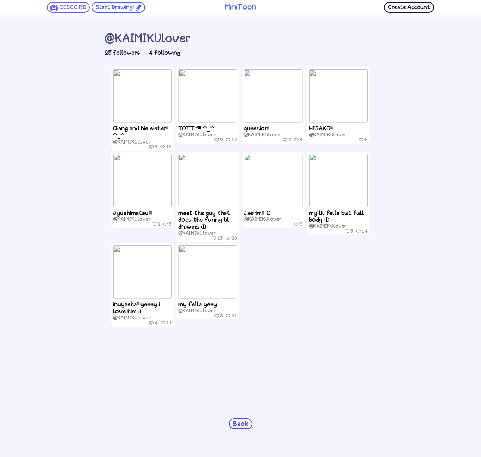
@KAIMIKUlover (132, 142)
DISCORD (73, 8)
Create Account (409, 8)
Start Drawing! (115, 8)
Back (241, 424)
